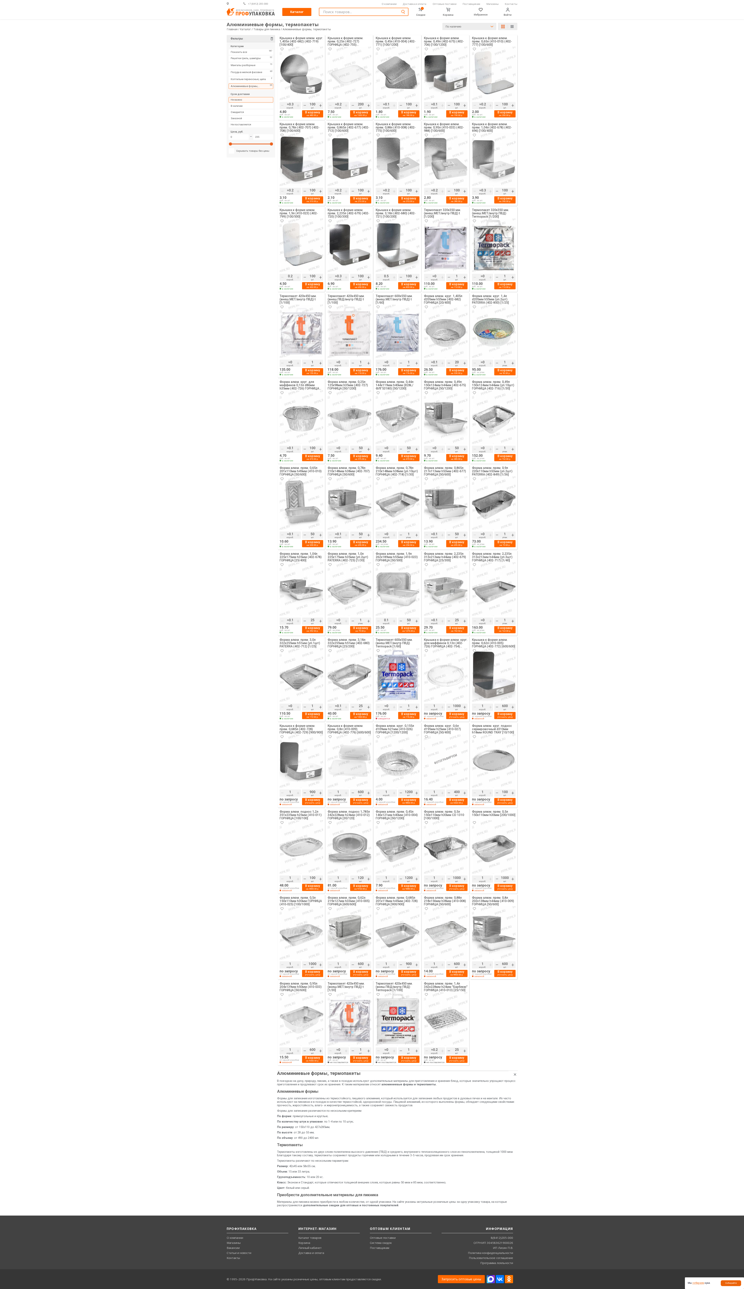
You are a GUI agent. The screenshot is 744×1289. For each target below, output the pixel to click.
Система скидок (381, 1243)
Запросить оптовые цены (461, 1279)
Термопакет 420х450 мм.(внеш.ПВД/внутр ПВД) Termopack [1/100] (394, 987)
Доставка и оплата (414, 3)
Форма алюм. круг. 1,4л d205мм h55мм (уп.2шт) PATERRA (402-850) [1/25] (490, 299)
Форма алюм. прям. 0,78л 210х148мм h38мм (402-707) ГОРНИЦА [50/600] (349, 471)
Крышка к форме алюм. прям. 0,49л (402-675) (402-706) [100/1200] (444, 41)
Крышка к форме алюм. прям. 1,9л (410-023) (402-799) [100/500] (299, 213)
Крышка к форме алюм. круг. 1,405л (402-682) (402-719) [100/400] (301, 41)
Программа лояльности (496, 1263)
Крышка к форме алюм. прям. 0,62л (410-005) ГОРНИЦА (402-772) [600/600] (493, 643)
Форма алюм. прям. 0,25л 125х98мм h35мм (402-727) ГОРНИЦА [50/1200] (348, 385)
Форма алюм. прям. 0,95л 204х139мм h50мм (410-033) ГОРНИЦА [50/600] (301, 987)
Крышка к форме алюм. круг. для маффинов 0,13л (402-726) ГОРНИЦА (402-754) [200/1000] (446, 643)
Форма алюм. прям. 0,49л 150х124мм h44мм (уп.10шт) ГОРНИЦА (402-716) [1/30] (493, 385)
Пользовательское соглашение (491, 1258)
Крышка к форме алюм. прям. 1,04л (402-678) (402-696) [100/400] (492, 127)
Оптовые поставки (444, 3)
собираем (698, 1282)
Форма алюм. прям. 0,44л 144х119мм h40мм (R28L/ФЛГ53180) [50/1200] (394, 385)
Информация (499, 1229)
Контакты (511, 3)
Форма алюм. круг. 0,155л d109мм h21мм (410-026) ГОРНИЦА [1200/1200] (395, 729)
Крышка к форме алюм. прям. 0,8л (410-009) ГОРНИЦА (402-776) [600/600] (349, 729)
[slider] (230, 145)
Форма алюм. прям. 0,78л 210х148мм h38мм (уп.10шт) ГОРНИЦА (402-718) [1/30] (397, 471)
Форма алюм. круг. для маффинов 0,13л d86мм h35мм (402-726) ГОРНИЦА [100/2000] (299, 385)
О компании (389, 3)
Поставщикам (471, 3)
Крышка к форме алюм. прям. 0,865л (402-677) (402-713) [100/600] (348, 127)
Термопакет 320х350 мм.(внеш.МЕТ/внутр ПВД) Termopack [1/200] (490, 213)
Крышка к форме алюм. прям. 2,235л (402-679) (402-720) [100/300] (348, 213)
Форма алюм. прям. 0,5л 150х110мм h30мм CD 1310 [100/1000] (444, 815)
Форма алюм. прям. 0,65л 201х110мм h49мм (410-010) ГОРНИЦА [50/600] (301, 471)
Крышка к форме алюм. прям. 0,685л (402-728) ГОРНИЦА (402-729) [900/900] (301, 729)
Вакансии (233, 1248)
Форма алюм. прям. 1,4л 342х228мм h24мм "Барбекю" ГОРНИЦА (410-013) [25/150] (446, 987)
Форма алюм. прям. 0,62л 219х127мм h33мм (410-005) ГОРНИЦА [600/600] (349, 901)
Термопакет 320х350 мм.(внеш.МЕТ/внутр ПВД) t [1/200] (442, 213)
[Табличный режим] (512, 27)
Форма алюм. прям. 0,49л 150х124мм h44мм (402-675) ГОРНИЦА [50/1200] (445, 385)
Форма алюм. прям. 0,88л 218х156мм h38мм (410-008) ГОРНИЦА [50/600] (445, 901)
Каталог (297, 12)
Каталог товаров (309, 1238)
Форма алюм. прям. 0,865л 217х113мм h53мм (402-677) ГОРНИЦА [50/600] (445, 471)
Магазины (493, 3)
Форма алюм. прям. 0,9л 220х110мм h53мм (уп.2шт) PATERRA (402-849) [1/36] (492, 471)
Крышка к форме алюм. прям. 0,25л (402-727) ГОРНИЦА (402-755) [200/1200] (345, 41)
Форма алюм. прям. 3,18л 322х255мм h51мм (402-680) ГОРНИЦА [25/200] (349, 643)
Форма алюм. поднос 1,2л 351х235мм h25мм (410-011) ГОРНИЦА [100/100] (301, 815)
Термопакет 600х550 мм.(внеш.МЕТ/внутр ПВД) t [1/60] (394, 299)
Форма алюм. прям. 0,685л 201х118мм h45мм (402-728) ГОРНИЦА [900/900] (397, 901)
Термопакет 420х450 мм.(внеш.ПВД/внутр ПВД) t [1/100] (346, 299)
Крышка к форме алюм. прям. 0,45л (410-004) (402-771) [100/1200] (396, 41)
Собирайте (731, 1283)
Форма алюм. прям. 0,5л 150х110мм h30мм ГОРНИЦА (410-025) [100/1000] (301, 901)
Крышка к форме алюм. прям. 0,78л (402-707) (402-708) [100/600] (299, 127)
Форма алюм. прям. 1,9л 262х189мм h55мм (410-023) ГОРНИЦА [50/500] (397, 557)
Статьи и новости (239, 1253)
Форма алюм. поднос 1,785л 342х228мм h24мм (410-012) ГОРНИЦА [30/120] (349, 815)
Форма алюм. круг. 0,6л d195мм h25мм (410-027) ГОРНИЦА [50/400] (442, 729)
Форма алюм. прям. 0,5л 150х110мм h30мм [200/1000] (493, 813)
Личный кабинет (310, 1248)
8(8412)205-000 (502, 1238)
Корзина (304, 1243)
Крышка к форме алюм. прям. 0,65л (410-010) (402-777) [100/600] (492, 41)
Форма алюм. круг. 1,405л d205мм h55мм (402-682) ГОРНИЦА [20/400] (443, 299)
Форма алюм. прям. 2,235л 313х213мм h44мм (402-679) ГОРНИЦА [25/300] (445, 557)
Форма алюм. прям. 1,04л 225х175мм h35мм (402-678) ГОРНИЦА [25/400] (301, 557)
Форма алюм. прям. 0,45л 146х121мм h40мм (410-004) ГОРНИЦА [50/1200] (397, 815)
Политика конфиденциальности (490, 1253)
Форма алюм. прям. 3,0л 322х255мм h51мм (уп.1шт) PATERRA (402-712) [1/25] (300, 643)
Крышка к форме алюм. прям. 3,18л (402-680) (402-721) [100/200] (396, 213)
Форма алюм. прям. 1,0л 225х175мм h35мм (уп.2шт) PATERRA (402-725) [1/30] (348, 557)
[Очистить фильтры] (272, 39)
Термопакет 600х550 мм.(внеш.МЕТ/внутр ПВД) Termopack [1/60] (394, 643)
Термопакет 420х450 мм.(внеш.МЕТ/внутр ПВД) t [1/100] (298, 299)
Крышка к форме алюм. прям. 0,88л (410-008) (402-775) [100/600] (396, 127)
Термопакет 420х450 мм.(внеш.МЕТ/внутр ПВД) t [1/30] (346, 987)
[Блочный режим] (504, 26)
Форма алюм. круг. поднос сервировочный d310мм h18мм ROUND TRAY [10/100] (493, 729)
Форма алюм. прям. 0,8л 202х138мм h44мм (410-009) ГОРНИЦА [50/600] (493, 901)
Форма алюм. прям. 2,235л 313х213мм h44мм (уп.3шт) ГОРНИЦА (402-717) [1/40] (492, 557)
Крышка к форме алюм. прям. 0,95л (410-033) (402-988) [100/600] (444, 127)
